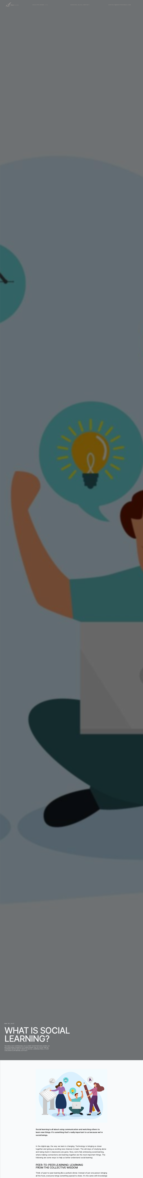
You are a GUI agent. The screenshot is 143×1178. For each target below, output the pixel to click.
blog (80, 5)
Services (73, 5)
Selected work (40, 5)
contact (86, 5)
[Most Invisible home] (12, 4)
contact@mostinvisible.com (119, 5)
